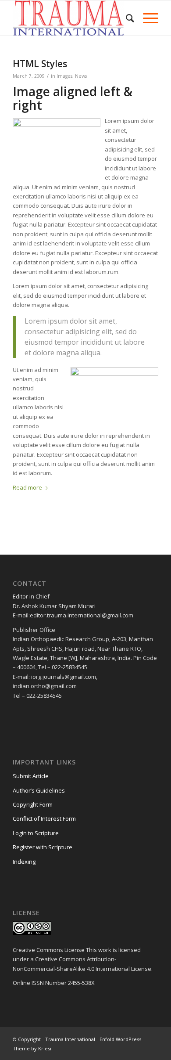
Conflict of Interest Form (44, 818)
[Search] (125, 18)
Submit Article (31, 776)
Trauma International (70, 1039)
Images (64, 76)
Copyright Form (33, 804)
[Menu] (146, 18)
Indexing (24, 861)
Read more (27, 487)
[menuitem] (125, 18)
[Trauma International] (71, 18)
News (81, 76)
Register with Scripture (42, 847)
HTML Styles (40, 64)
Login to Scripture (36, 833)
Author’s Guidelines (39, 790)
